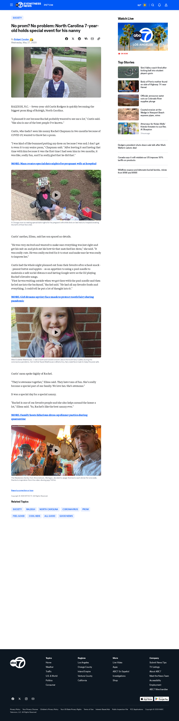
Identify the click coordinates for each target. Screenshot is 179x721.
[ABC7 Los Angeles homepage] (28, 5)
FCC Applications (136, 709)
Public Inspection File (120, 709)
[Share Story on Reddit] (79, 38)
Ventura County (85, 676)
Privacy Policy (15, 709)
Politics (49, 680)
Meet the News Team (159, 676)
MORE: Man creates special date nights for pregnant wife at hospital (53, 163)
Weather (50, 667)
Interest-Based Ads (103, 709)
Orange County (85, 667)
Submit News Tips (157, 662)
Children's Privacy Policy (49, 709)
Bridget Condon (21, 39)
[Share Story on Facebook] (66, 38)
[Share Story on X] (73, 38)
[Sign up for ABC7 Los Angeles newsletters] (33, 699)
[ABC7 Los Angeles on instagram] (26, 699)
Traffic (49, 671)
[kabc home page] (17, 662)
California (82, 680)
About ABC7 (155, 671)
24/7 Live (48, 4)
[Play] (143, 37)
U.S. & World (51, 676)
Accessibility (155, 680)
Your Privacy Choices (30, 709)
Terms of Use (88, 709)
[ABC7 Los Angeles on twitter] (19, 699)
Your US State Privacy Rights (71, 709)
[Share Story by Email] (92, 38)
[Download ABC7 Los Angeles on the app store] (146, 699)
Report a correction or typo (22, 490)
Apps (115, 667)
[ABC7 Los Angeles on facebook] (13, 699)
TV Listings (154, 667)
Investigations (119, 676)
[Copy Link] (98, 38)
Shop (115, 680)
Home (48, 662)
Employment (155, 685)
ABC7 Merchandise (158, 689)
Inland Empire (84, 671)
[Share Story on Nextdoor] (85, 38)
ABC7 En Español (121, 671)
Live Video (117, 662)
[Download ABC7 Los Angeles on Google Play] (161, 699)
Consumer (50, 685)
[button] (11, 5)
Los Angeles (83, 662)
